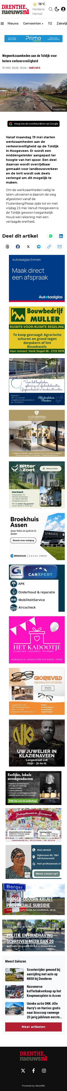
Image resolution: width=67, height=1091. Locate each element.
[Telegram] (38, 246)
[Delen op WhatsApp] (50, 236)
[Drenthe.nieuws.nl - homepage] (15, 9)
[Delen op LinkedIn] (61, 236)
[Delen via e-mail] (59, 246)
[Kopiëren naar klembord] (49, 246)
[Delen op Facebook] (18, 246)
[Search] (50, 9)
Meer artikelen (33, 1027)
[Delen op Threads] (7, 246)
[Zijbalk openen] (2, 23)
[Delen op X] (28, 246)
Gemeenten (32, 23)
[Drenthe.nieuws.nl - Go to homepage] (33, 1055)
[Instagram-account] (44, 1070)
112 (50, 23)
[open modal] (63, 9)
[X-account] (23, 1070)
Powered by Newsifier (33, 1085)
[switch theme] (57, 9)
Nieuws (13, 23)
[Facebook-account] (33, 1070)
